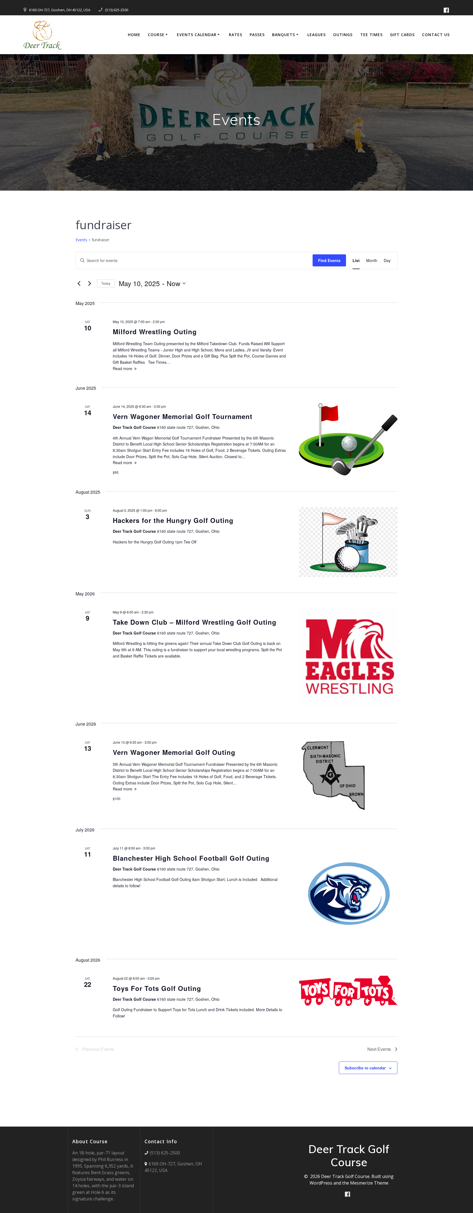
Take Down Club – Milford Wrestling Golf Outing (194, 622)
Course (156, 34)
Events (81, 239)
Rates (235, 34)
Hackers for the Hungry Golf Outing (173, 520)
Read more (122, 368)
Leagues (316, 34)
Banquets (283, 34)
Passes (257, 34)
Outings (343, 34)
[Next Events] (89, 283)
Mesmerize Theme (369, 1183)
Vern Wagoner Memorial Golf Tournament (182, 416)
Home (134, 34)
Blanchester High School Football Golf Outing (191, 858)
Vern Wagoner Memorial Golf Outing (174, 752)
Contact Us (436, 34)
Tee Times (371, 34)
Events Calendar (197, 34)
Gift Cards (402, 34)
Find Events (329, 260)
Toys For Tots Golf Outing (157, 988)
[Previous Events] (79, 283)
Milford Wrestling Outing (155, 331)
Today (105, 283)
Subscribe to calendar (365, 1068)
